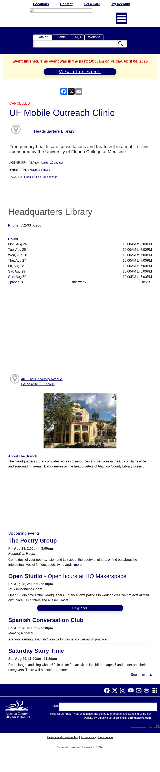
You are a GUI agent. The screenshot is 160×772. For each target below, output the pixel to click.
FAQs (77, 37)
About (66, 707)
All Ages (34, 162)
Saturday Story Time (36, 651)
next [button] (145, 282)
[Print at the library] (148, 690)
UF (21, 176)
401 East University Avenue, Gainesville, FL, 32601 (42, 381)
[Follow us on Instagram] (124, 690)
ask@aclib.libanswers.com (133, 717)
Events (60, 37)
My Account (120, 4)
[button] (121, 18)
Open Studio (67, 576)
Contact (66, 4)
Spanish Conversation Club (46, 620)
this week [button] (79, 282)
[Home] (17, 708)
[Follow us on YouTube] (132, 690)
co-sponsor (50, 176)
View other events (80, 71)
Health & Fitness (40, 169)
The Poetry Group (32, 541)
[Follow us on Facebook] (108, 690)
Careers (140, 707)
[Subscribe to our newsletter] (140, 690)
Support (80, 707)
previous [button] (16, 282)
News (94, 707)
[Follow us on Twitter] (116, 690)
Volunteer (122, 707)
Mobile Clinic (33, 176)
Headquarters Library (54, 131)
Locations (41, 4)
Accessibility (88, 737)
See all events (141, 674)
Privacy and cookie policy (62, 737)
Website (94, 37)
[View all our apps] (156, 690)
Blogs (107, 707)
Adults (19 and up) (52, 162)
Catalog (42, 37)
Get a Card (92, 4)
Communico (105, 737)
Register (80, 608)
